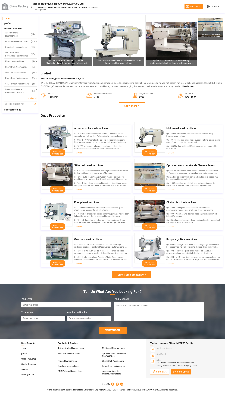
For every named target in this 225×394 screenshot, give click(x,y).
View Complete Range (131, 274)
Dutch (214, 6)
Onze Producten (13, 28)
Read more (187, 86)
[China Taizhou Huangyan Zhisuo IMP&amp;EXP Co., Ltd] (15, 6)
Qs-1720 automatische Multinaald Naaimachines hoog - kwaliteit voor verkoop (119, 61)
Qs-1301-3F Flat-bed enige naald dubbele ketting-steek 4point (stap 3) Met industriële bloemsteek (193, 141)
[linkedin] (121, 384)
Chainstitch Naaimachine (20, 67)
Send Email (196, 6)
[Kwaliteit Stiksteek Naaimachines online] (57, 174)
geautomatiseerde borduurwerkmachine (20, 91)
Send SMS (161, 371)
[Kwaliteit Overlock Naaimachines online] (57, 248)
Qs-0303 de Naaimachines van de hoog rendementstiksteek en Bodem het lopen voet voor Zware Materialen (171, 61)
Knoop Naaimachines (20, 61)
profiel (7, 23)
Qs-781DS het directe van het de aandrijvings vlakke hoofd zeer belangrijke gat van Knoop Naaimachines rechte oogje (101, 215)
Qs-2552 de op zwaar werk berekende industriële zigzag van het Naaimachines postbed (192, 178)
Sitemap (25, 369)
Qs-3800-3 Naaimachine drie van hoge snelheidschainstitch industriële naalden (191, 215)
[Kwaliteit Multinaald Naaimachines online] (149, 137)
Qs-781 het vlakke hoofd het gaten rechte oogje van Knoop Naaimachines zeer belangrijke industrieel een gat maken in (99, 221)
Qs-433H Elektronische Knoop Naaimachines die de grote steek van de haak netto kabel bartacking (98, 208)
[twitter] (117, 384)
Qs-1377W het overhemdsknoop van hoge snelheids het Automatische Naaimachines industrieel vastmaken (98, 147)
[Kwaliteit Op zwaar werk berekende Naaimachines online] (149, 174)
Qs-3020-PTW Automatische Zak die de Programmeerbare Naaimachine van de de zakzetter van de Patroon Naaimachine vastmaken (101, 141)
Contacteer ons (12, 109)
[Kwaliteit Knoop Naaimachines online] (57, 211)
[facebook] (112, 384)
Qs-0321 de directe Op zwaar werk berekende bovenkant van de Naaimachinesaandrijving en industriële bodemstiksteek (210, 35)
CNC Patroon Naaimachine (20, 84)
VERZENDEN (112, 330)
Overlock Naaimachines (20, 72)
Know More (130, 105)
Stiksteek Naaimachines (20, 47)
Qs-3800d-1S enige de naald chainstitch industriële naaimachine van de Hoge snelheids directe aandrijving (189, 208)
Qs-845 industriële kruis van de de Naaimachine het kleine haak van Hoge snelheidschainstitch (193, 221)
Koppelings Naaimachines (20, 78)
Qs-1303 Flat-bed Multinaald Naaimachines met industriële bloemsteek (191, 147)
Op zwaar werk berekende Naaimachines (20, 54)
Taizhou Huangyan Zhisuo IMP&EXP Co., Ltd (57, 3)
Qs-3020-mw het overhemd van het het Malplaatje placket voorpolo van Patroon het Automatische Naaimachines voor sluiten (66, 61)
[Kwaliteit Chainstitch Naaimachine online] (149, 211)
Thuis (7, 18)
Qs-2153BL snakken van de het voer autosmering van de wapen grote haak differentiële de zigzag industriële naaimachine (190, 184)
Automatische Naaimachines (20, 34)
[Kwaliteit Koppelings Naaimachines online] (149, 248)
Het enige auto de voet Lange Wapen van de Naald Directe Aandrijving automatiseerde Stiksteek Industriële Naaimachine (100, 178)
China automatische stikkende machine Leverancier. (71, 390)
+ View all (32, 98)
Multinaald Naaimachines (20, 41)
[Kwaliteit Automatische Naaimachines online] (57, 137)
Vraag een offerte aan (57, 152)
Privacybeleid (27, 374)
